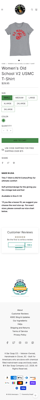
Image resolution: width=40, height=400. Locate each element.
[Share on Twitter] (8, 163)
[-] (4, 130)
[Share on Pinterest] (13, 163)
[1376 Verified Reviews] (20, 295)
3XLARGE (8, 109)
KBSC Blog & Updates (20, 317)
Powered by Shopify (28, 394)
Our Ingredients (20, 321)
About (20, 310)
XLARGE (7, 103)
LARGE (32, 98)
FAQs (20, 324)
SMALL (7, 98)
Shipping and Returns (20, 328)
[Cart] (36, 9)
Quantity (7, 126)
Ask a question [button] (23, 246)
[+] (11, 130)
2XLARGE (21, 103)
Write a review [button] (16, 245)
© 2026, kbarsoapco (12, 394)
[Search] (32, 9)
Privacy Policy (20, 335)
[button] (19, 60)
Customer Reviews (20, 314)
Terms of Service (20, 331)
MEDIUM (19, 98)
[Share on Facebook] (2, 163)
